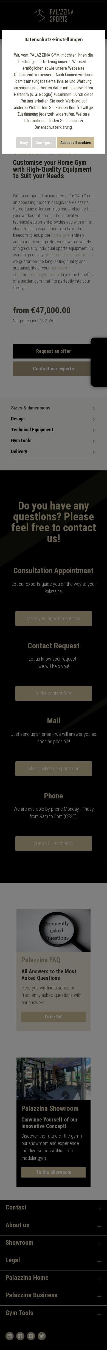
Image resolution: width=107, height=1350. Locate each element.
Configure (44, 142)
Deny (24, 142)
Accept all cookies (75, 142)
